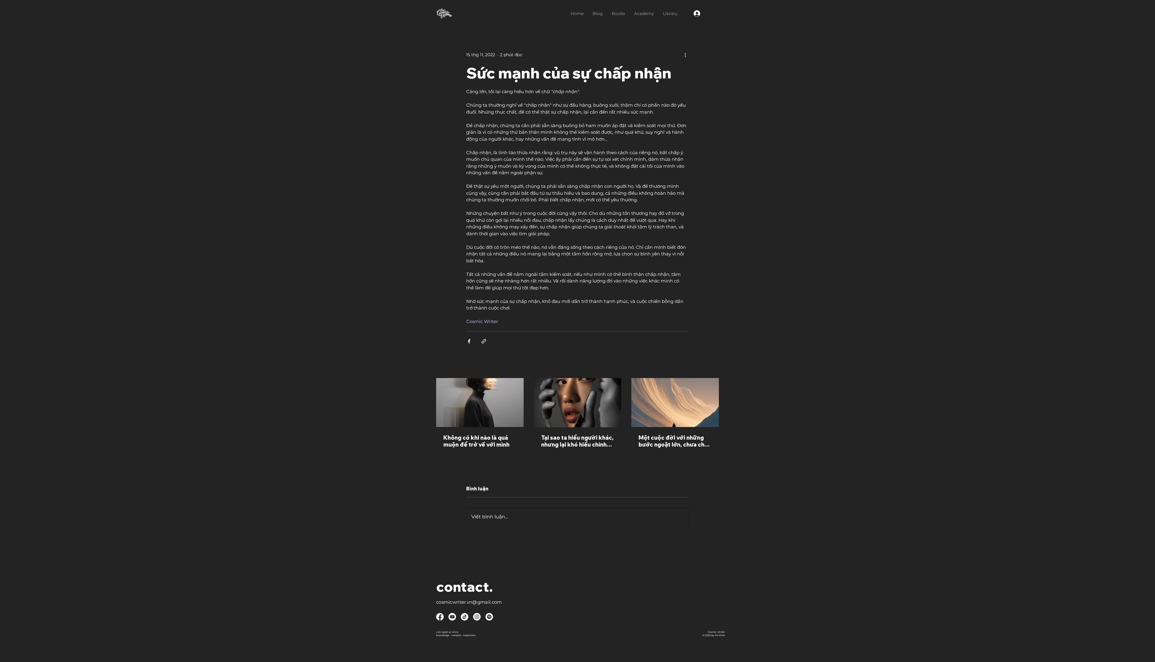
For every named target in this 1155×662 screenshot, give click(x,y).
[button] (618, 13)
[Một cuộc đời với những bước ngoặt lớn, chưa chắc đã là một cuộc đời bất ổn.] (675, 402)
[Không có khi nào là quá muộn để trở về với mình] (480, 402)
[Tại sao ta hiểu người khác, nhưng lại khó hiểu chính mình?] (577, 402)
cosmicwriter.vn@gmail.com (469, 602)
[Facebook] (440, 617)
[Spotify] (489, 617)
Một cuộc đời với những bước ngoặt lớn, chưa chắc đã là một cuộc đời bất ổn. (675, 441)
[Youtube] (452, 617)
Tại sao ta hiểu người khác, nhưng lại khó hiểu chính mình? (577, 441)
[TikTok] (464, 617)
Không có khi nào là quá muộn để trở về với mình (476, 441)
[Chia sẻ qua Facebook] (469, 341)
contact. (464, 586)
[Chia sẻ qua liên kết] (484, 341)
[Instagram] (477, 617)
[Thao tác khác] (685, 54)
